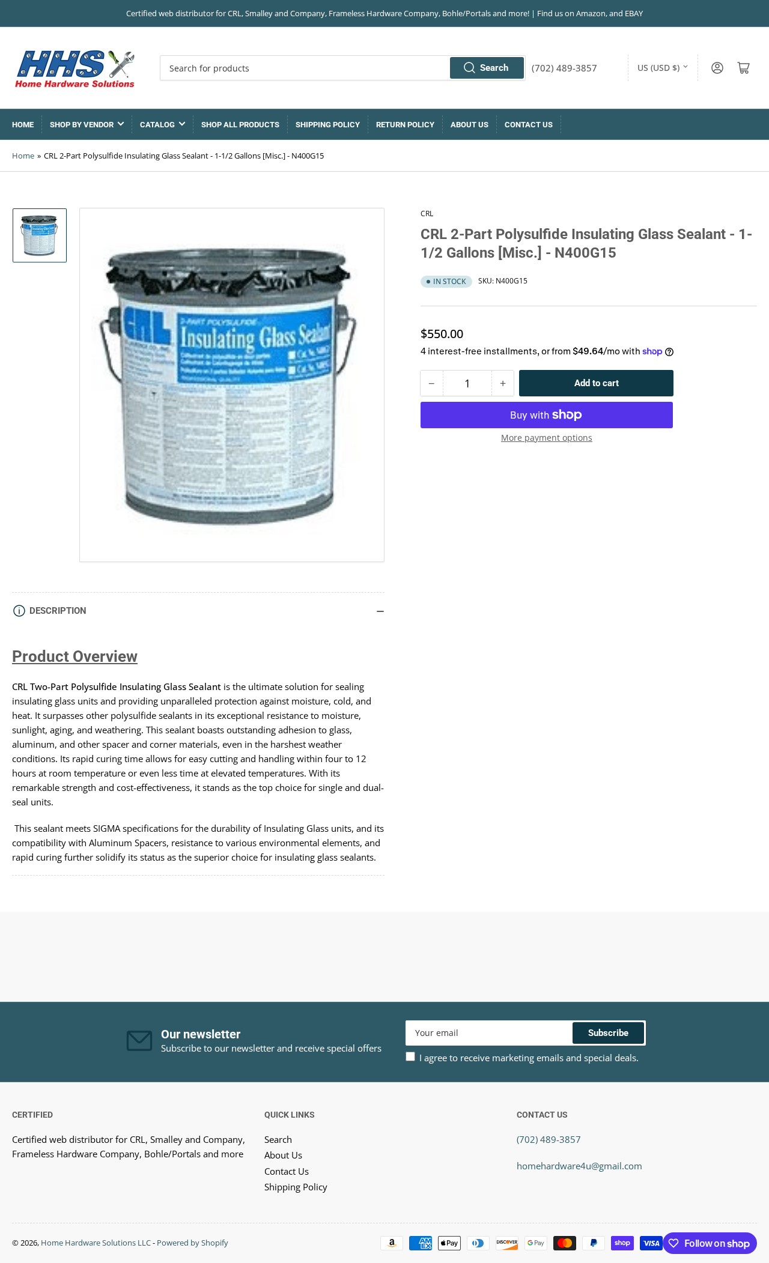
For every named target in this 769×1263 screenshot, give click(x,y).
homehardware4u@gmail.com (579, 1166)
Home (23, 124)
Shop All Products (240, 124)
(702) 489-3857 (549, 1139)
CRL (427, 213)
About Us (469, 124)
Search (494, 67)
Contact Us (529, 124)
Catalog (157, 124)
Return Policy (405, 124)
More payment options (546, 437)
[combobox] (343, 67)
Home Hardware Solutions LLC (96, 1242)
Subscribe (608, 1033)
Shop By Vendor (82, 124)
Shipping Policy (328, 124)
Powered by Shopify (192, 1242)
